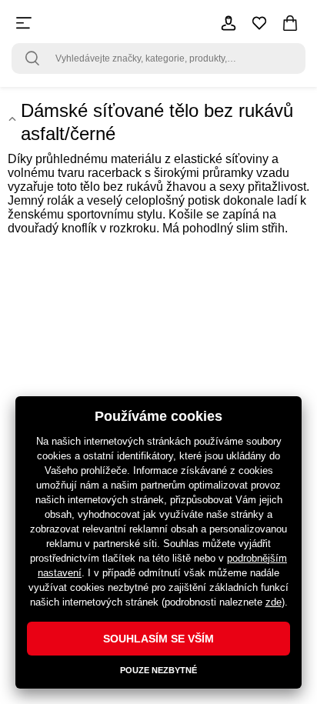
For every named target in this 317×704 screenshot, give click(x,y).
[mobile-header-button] (228, 23)
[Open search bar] (32, 58)
